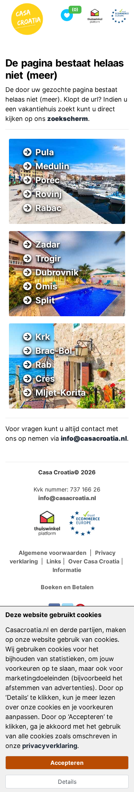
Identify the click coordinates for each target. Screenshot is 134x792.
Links (53, 561)
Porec (47, 180)
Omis (46, 286)
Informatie (67, 569)
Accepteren (67, 762)
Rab (43, 365)
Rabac (48, 208)
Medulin (52, 166)
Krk (42, 337)
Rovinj (48, 194)
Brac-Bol (53, 351)
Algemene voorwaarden (53, 552)
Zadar (47, 244)
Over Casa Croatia (93, 561)
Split (45, 300)
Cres (45, 378)
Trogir (48, 258)
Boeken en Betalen (67, 587)
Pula (44, 152)
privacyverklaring (49, 745)
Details (67, 781)
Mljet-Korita (60, 392)
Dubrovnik (57, 272)
